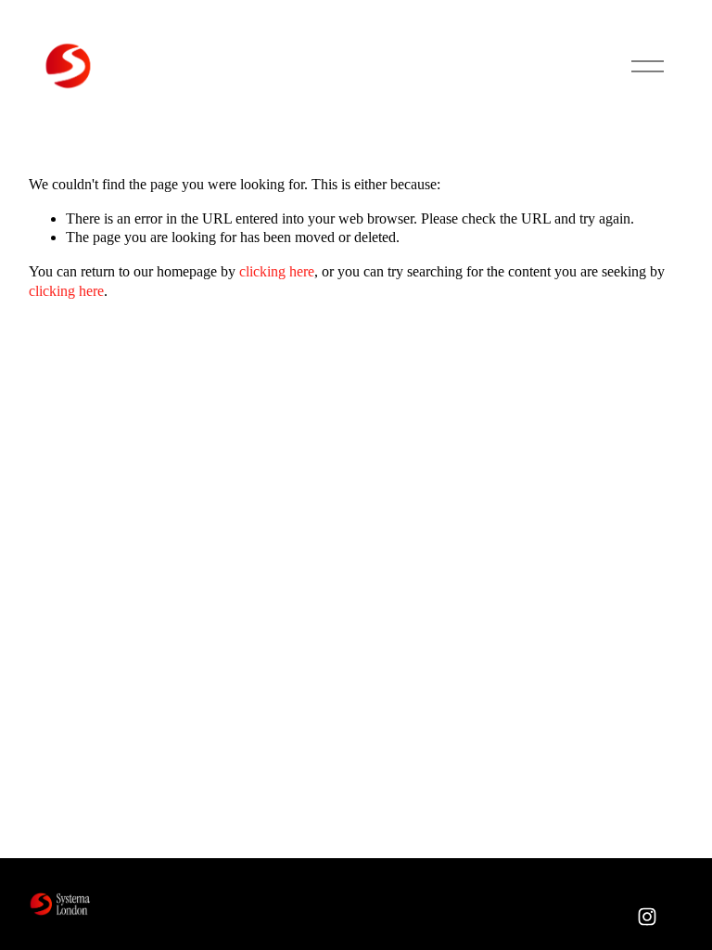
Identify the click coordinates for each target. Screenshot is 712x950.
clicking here (276, 271)
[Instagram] (647, 916)
